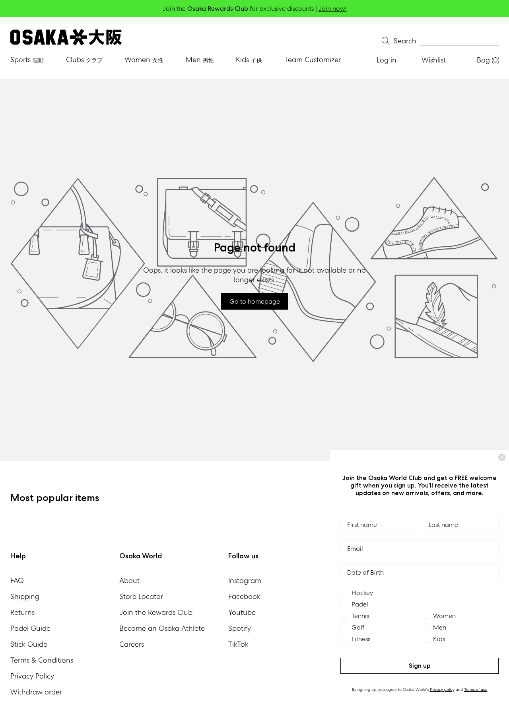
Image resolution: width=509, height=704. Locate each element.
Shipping (24, 596)
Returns (22, 612)
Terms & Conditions (41, 660)
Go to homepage (254, 301)
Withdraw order (36, 691)
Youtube (242, 612)
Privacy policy (442, 689)
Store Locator (141, 596)
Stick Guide (28, 644)
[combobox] (459, 41)
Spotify (239, 628)
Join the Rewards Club (155, 612)
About (129, 580)
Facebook (244, 596)
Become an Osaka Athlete (162, 628)
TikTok (238, 644)
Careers (131, 644)
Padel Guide (30, 628)
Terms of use (476, 689)
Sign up (420, 665)
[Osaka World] (66, 37)
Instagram (244, 580)
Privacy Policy (32, 676)
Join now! (333, 8)
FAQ (17, 580)
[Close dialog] (502, 457)
